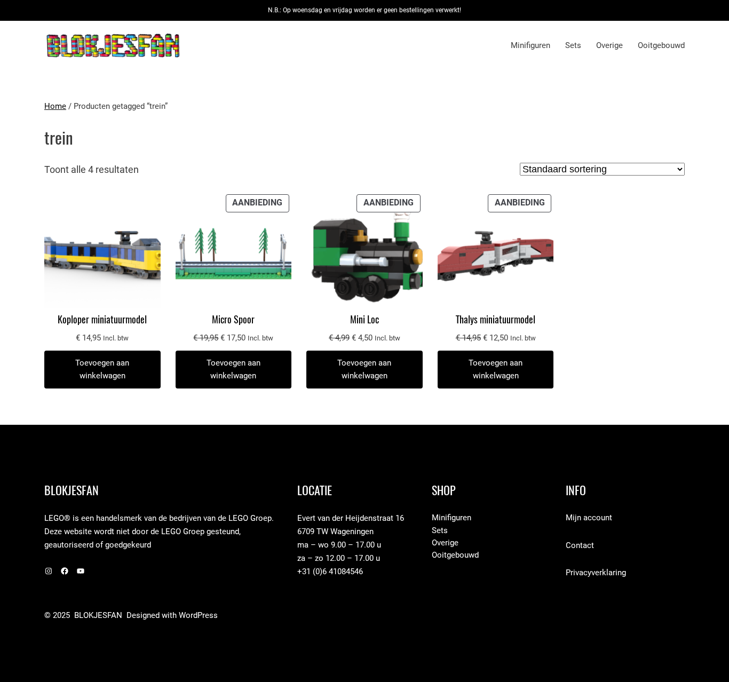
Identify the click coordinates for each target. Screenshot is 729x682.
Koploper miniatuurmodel (102, 320)
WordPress (198, 615)
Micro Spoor (233, 320)
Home (55, 106)
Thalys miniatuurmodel (495, 320)
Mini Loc (364, 320)
